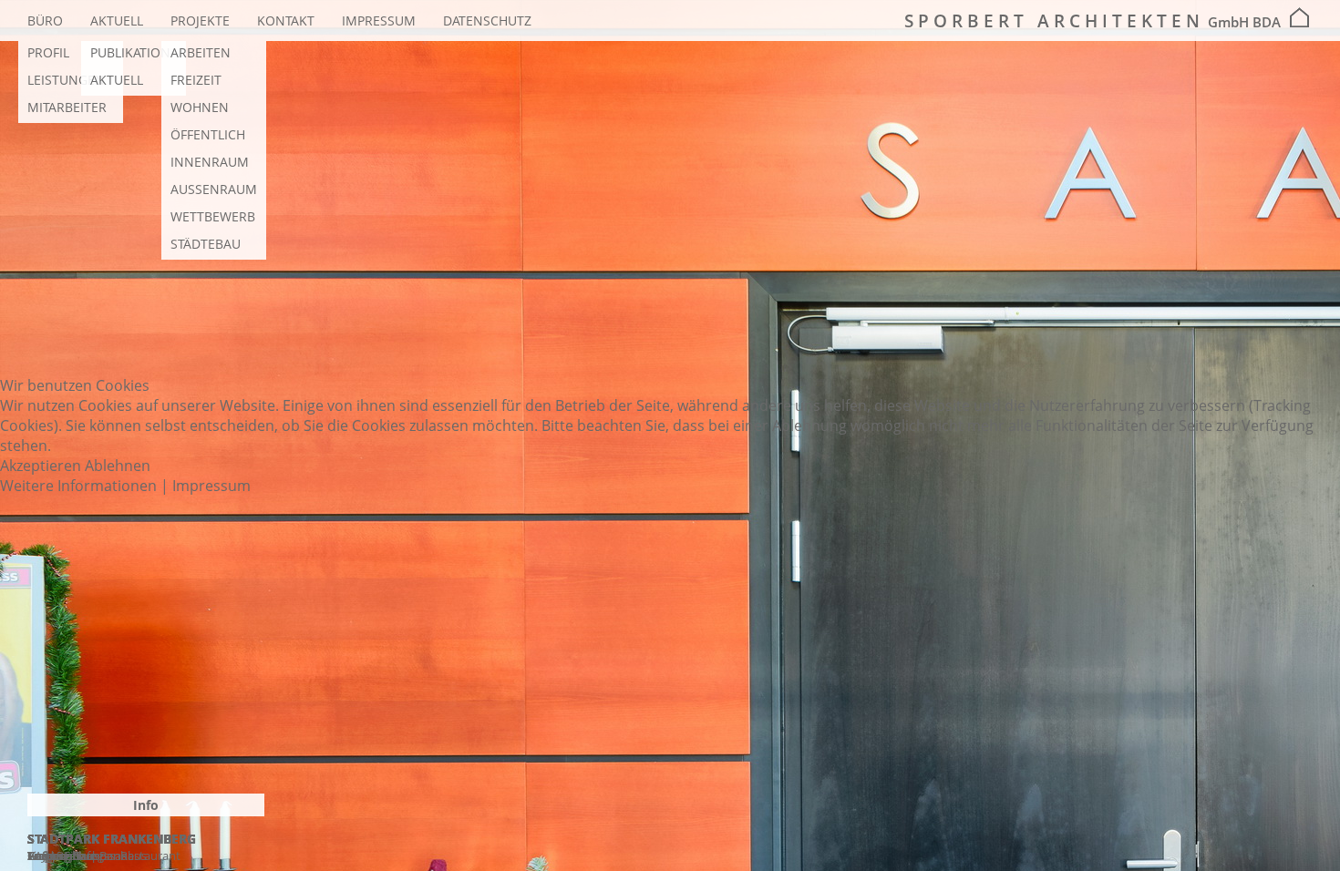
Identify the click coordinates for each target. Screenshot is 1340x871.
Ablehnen (117, 466)
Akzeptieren (40, 466)
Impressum (211, 486)
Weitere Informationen (78, 486)
